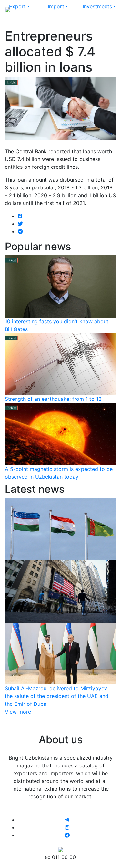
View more (18, 711)
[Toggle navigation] (107, 9)
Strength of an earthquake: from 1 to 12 (53, 399)
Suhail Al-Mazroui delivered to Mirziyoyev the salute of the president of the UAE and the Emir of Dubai (56, 696)
